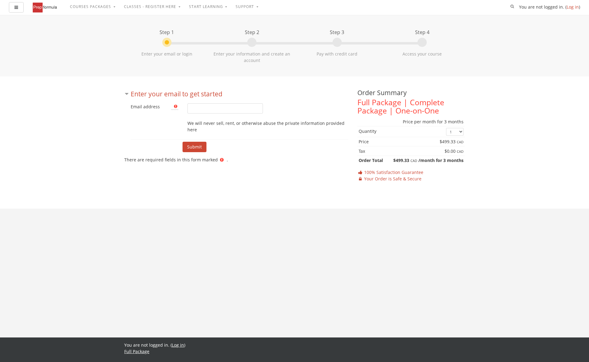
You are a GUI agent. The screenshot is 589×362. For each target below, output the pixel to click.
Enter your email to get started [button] (176, 94)
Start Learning (206, 6)
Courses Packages (91, 6)
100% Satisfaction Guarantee (393, 172)
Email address (145, 107)
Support (245, 6)
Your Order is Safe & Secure (392, 179)
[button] (512, 7)
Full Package (136, 351)
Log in (573, 7)
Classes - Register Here (150, 6)
